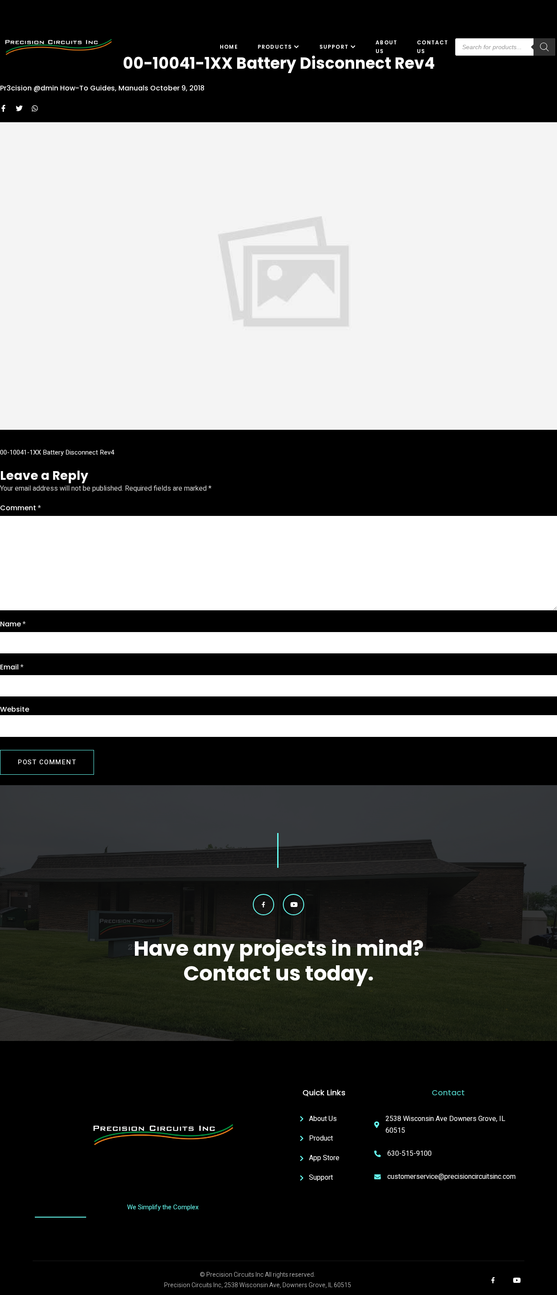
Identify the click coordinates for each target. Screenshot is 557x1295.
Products (275, 46)
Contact (448, 1092)
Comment (20, 508)
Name (13, 624)
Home (229, 46)
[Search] (544, 47)
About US (386, 47)
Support (334, 46)
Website (14, 709)
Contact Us (432, 47)
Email (11, 667)
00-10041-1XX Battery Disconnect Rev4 (57, 452)
